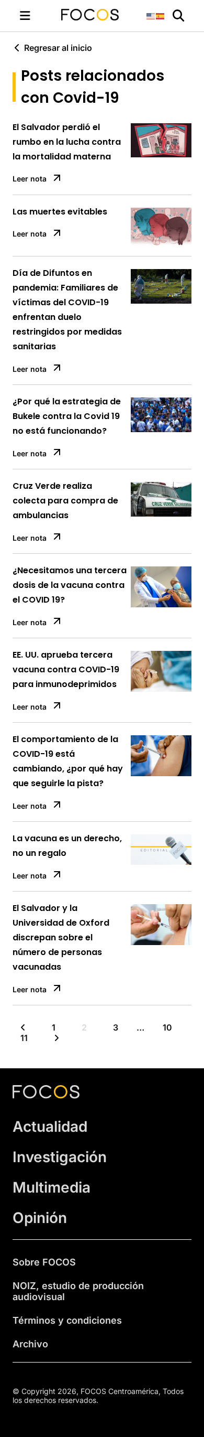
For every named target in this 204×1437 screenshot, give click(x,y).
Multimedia (51, 1187)
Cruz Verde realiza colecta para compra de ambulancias (65, 500)
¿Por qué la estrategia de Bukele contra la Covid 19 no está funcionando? (67, 416)
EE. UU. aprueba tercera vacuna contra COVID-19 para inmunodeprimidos (66, 669)
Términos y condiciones (67, 1320)
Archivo (30, 1343)
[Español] (160, 15)
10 (167, 1027)
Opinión (40, 1218)
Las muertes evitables (60, 212)
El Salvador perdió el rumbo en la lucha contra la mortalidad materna (67, 142)
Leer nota (30, 178)
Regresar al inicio (58, 47)
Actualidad (50, 1126)
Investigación (60, 1157)
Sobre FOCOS (44, 1262)
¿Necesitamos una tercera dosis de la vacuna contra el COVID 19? (70, 585)
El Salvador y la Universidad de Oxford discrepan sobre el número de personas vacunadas (61, 937)
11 (24, 1038)
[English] (151, 15)
